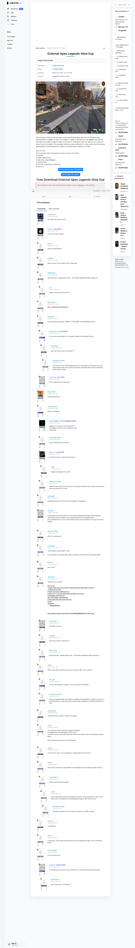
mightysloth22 (52, 406)
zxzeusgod (51, 496)
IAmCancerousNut (59, 360)
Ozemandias (53, 777)
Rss (127, 265)
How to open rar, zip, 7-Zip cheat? (70, 169)
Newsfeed (16, 9)
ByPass (9, 48)
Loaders (10, 44)
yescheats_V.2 (54, 331)
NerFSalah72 (55, 879)
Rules (116, 259)
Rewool (50, 244)
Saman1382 (51, 392)
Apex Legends (40, 48)
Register (81, 185)
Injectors (10, 40)
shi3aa (50, 725)
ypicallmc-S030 (53, 531)
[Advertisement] (70, 25)
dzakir (50, 665)
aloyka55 (52, 636)
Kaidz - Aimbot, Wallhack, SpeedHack (124, 217)
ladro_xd (52, 452)
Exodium (52, 865)
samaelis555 (52, 711)
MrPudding (54, 346)
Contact (121, 259)
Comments (41, 209)
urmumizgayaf (52, 850)
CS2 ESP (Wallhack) (124, 132)
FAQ (12, 13)
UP (33, 191)
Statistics (13, 20)
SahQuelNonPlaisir (55, 437)
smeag (50, 748)
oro (50, 287)
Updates (13, 16)
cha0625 (50, 258)
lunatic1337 (53, 621)
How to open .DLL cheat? (70, 174)
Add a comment (54, 209)
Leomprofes (52, 214)
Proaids (50, 821)
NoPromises (52, 273)
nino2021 (51, 511)
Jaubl (53, 467)
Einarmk (50, 229)
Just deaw (52, 377)
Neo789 (50, 562)
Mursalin (52, 679)
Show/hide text (55, 605)
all (128, 11)
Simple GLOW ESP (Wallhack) (124, 186)
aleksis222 (51, 577)
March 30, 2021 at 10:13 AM (56, 48)
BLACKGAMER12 (54, 421)
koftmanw (51, 317)
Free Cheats (11, 37)
